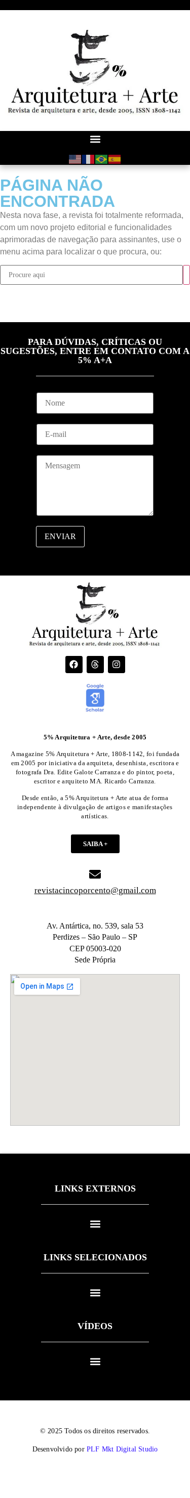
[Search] (186, 275)
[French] (88, 158)
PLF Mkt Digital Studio (122, 1449)
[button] (95, 139)
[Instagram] (116, 664)
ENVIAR (60, 536)
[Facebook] (74, 664)
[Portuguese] (101, 158)
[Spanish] (115, 158)
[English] (75, 158)
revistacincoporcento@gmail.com (95, 890)
